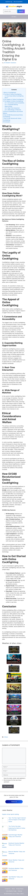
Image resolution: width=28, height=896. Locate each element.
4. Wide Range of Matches (13, 109)
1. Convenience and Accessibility (14, 103)
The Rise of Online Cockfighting (12, 94)
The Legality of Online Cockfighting (13, 99)
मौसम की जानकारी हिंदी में (18, 1)
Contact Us (7, 888)
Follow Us (14, 801)
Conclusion (6, 122)
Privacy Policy (19, 888)
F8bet (18, 893)
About (13, 888)
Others (6, 737)
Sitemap (20, 891)
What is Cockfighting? (9, 92)
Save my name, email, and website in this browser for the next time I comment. (14, 780)
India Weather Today (11, 891)
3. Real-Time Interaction (12, 108)
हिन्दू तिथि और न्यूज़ (9, 1)
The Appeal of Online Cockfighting (13, 101)
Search (21, 11)
